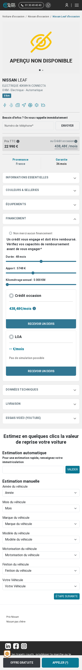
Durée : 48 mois (16, 256)
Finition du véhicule (15, 564)
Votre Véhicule (12, 580)
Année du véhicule (15, 486)
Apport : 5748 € (16, 268)
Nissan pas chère (15, 621)
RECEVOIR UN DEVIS (41, 323)
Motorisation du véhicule (19, 549)
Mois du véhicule (14, 502)
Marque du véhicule (15, 518)
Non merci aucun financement (32, 233)
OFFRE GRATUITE (21, 662)
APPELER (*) (60, 662)
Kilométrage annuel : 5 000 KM (25, 279)
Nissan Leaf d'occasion (66, 16)
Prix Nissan (12, 616)
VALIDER (72, 469)
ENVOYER (67, 125)
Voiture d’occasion (14, 16)
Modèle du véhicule (16, 533)
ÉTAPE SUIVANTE (67, 596)
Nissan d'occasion (39, 16)
